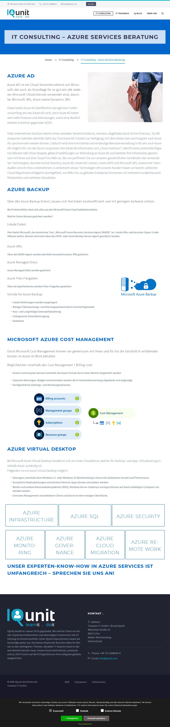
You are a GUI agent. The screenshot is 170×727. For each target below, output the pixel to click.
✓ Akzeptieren (71, 718)
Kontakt (91, 4)
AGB (67, 682)
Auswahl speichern (96, 718)
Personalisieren (85, 724)
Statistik (84, 711)
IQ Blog (138, 13)
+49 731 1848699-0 (49, 4)
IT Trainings (122, 13)
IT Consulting (103, 13)
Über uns (152, 13)
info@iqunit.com (70, 4)
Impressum (81, 682)
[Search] (162, 13)
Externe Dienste (113, 711)
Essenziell (58, 711)
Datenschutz (98, 682)
